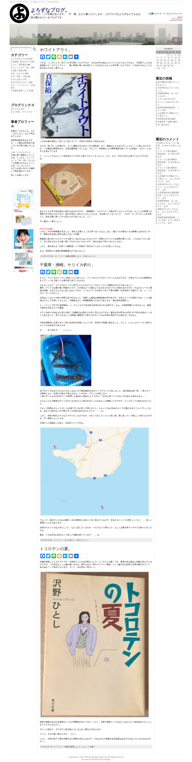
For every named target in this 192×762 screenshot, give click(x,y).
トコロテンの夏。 (56, 549)
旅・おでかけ (18, 73)
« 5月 (158, 68)
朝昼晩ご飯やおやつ (21, 61)
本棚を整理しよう (20, 90)
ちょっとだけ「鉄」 (21, 67)
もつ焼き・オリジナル (22, 112)
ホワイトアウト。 (56, 50)
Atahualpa (106, 759)
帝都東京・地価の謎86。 (168, 122)
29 (168, 66)
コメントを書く (88, 747)
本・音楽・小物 (19, 76)
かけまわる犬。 (19, 109)
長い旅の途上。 (164, 125)
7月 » (164, 68)
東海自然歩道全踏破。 (167, 119)
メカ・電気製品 (19, 64)
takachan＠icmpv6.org (98, 757)
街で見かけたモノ (20, 82)
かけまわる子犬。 (25, 165)
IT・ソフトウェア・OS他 (24, 85)
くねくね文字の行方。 (167, 99)
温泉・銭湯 (17, 70)
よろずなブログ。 (50, 10)
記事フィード (155, 13)
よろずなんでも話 (20, 59)
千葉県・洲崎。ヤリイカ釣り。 (68, 265)
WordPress (96, 759)
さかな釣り (17, 79)
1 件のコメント (89, 256)
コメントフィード (174, 13)
